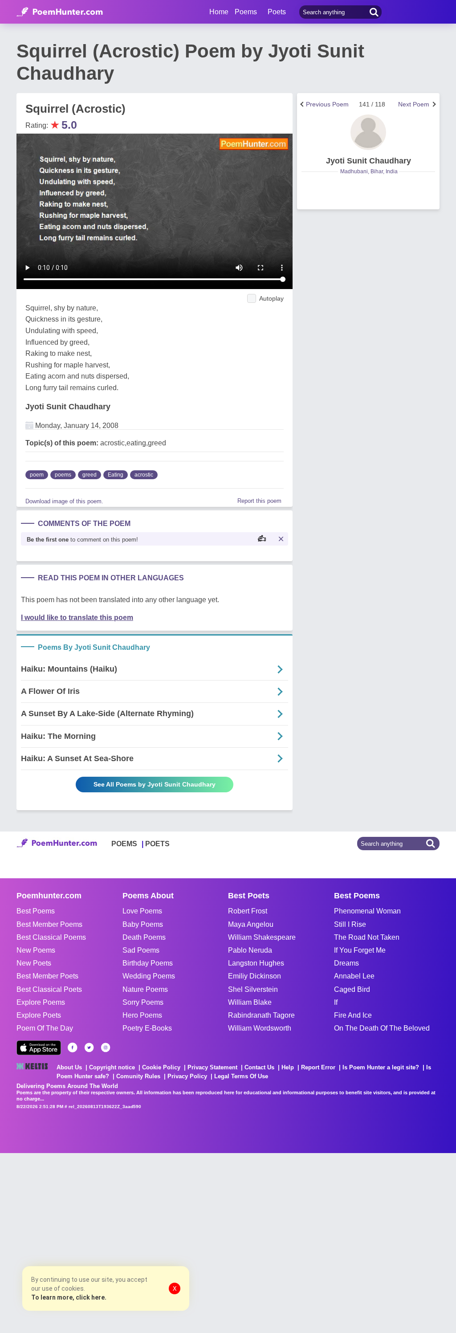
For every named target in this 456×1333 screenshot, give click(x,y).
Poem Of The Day (44, 1028)
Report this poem (259, 500)
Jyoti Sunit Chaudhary (67, 406)
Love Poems (142, 911)
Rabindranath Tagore (261, 1015)
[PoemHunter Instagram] (105, 1047)
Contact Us (259, 1067)
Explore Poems (40, 1002)
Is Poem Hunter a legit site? (380, 1067)
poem (37, 475)
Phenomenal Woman (367, 911)
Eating (115, 475)
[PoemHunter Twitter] (89, 1047)
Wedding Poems (148, 976)
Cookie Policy (161, 1067)
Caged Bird (352, 989)
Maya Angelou (250, 924)
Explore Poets (38, 1015)
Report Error (318, 1067)
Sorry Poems (142, 1002)
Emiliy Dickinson (254, 976)
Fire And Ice (353, 1015)
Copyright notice (112, 1067)
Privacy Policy (187, 1076)
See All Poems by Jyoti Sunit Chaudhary (155, 784)
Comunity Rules (138, 1076)
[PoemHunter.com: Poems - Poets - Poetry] (59, 12)
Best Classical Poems (51, 937)
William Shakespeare (262, 937)
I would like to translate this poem (77, 617)
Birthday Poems (147, 963)
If (336, 1002)
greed (89, 475)
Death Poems (144, 937)
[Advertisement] (133, 1242)
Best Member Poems (49, 924)
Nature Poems (145, 989)
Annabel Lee (354, 976)
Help (287, 1067)
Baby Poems (142, 924)
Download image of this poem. (64, 501)
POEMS (124, 844)
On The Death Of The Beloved (382, 1028)
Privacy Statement (212, 1067)
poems (63, 475)
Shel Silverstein (253, 989)
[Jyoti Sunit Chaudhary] (368, 132)
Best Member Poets (47, 976)
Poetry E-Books (147, 1028)
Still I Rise (350, 924)
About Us (69, 1067)
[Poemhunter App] (38, 1047)
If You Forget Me (360, 950)
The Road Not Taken (366, 937)
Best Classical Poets (49, 989)
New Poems (35, 950)
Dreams (346, 963)
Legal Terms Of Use (241, 1076)
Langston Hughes (256, 963)
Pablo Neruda (250, 950)
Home (218, 12)
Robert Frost (247, 911)
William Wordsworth (259, 1028)
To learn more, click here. (68, 1297)
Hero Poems (142, 1015)
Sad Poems (140, 950)
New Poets (33, 963)
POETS (157, 844)
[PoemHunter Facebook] (72, 1047)
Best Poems (35, 911)
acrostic (143, 475)
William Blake (250, 1002)
